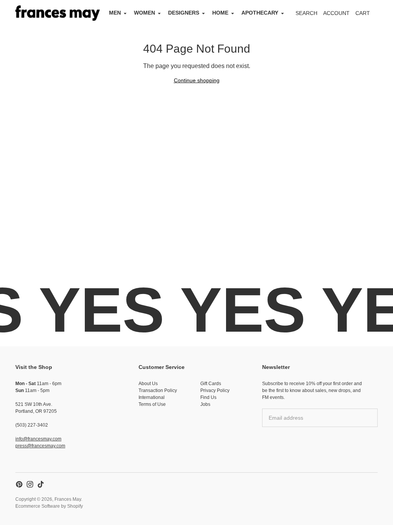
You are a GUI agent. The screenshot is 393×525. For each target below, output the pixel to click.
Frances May (67, 499)
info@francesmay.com (38, 439)
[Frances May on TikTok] (41, 484)
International (152, 397)
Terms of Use (152, 404)
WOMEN (144, 13)
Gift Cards (210, 383)
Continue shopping (197, 80)
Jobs (205, 404)
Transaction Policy (158, 390)
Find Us (208, 397)
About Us (148, 383)
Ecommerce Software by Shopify (49, 506)
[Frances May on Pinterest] (19, 484)
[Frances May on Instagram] (30, 484)
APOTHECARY (259, 13)
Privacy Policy (215, 390)
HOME (220, 13)
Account (336, 13)
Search (306, 13)
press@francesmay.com (40, 446)
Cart (366, 15)
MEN (115, 13)
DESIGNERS (183, 13)
